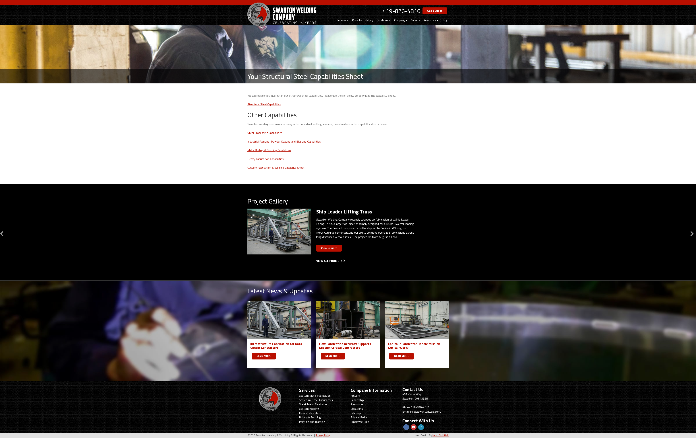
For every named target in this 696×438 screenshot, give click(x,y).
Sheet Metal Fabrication (313, 404)
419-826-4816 (401, 11)
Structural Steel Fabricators (316, 400)
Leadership (357, 400)
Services (341, 20)
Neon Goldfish (440, 435)
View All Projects (329, 261)
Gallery (369, 20)
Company (399, 20)
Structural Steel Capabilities (264, 104)
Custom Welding (309, 408)
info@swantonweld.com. (425, 411)
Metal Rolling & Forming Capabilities (269, 150)
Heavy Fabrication (310, 413)
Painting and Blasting (312, 422)
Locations (382, 20)
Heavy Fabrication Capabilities (265, 159)
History (355, 395)
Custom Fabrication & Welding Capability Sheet (275, 167)
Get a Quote (434, 11)
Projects (357, 20)
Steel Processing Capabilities (264, 133)
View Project (329, 248)
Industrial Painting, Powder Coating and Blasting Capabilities (284, 141)
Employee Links (360, 422)
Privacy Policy (359, 417)
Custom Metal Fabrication (315, 395)
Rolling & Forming (310, 417)
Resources (430, 20)
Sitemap (356, 413)
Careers (415, 20)
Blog (444, 20)
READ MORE (263, 356)
